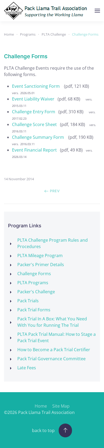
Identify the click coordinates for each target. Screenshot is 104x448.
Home (41, 406)
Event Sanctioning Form (36, 86)
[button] (97, 10)
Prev (55, 191)
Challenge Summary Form (38, 137)
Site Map (61, 406)
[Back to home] (47, 10)
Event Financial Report (34, 150)
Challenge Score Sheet (34, 124)
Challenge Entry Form (33, 112)
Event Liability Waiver (33, 99)
